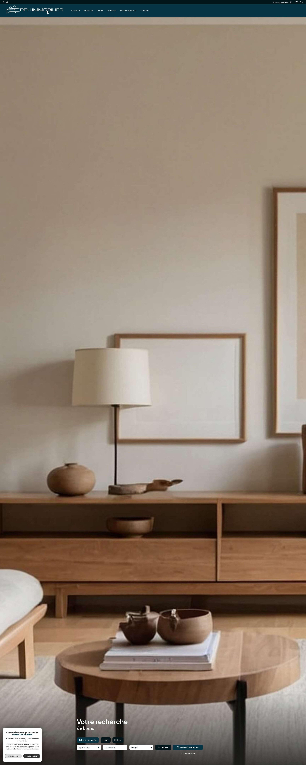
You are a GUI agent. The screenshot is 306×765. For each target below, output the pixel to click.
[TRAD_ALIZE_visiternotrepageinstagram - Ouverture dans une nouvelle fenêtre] (7, 2)
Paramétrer (13, 756)
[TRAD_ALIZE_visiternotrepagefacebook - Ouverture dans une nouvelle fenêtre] (3, 2)
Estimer (118, 740)
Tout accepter (31, 756)
